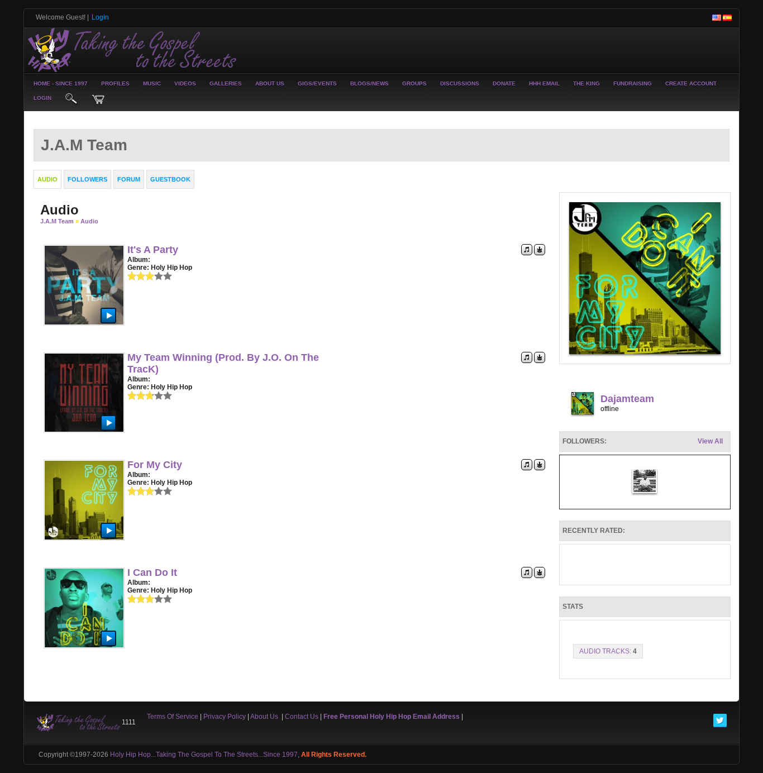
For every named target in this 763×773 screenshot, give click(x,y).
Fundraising (632, 83)
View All (710, 441)
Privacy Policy (224, 716)
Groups (414, 83)
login (42, 98)
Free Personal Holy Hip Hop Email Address (391, 716)
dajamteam (627, 398)
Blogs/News (369, 83)
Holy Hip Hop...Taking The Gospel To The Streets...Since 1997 (204, 754)
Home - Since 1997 (61, 83)
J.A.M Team (57, 221)
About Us (269, 83)
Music (152, 83)
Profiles (115, 83)
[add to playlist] (526, 249)
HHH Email (544, 83)
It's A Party (152, 249)
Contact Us (301, 716)
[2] (136, 275)
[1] (131, 275)
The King (586, 83)
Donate (504, 83)
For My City (154, 464)
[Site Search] (71, 99)
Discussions (459, 83)
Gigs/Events (317, 83)
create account (691, 83)
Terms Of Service (172, 716)
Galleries (225, 83)
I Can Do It (152, 572)
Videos (185, 83)
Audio (89, 221)
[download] (539, 249)
